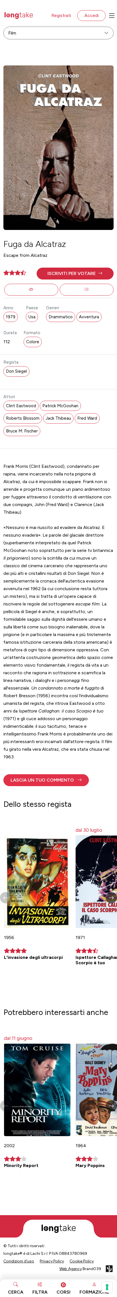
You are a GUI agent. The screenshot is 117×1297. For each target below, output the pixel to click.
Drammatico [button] (61, 316)
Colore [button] (32, 341)
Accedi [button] (91, 15)
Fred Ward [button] (87, 418)
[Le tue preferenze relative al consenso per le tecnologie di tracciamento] (107, 1287)
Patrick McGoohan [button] (60, 405)
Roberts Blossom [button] (22, 418)
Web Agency (70, 1268)
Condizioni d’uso (18, 1261)
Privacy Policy (52, 1261)
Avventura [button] (89, 316)
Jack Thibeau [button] (58, 418)
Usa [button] (31, 316)
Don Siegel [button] (16, 371)
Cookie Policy (82, 1261)
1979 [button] (10, 316)
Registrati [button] (61, 15)
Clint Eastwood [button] (21, 405)
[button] (75, 274)
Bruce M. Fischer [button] (22, 431)
